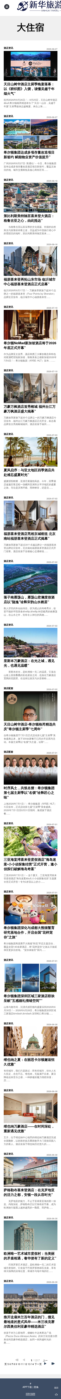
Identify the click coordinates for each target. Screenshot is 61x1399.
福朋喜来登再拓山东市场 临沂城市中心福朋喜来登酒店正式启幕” (30, 281)
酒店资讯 (8, 47)
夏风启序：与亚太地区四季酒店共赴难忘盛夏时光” (29, 472)
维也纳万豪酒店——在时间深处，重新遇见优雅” (29, 1128)
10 (19, 1364)
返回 (56, 1387)
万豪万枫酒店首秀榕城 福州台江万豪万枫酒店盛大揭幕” (30, 408)
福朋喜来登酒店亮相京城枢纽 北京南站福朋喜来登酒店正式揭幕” (30, 536)
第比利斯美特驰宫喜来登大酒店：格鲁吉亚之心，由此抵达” (29, 218)
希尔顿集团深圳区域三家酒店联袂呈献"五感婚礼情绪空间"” (29, 998)
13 (29, 1364)
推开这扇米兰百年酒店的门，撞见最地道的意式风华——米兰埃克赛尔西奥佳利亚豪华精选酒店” (29, 1321)
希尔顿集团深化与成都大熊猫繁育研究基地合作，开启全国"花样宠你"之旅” (29, 932)
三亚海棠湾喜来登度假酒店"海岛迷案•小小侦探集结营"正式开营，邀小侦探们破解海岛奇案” (30, 864)
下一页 (38, 1364)
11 (22, 1364)
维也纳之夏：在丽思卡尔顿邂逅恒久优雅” (29, 1062)
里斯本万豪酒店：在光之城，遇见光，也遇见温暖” (29, 663)
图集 (36, 1387)
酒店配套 (8, 688)
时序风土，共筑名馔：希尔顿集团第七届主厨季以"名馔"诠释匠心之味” (29, 792)
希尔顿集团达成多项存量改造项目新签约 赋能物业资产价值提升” (29, 154)
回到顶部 (30, 1393)
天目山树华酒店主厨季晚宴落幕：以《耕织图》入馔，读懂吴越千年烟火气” (29, 88)
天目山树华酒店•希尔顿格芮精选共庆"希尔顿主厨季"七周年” (30, 726)
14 (32, 1364)
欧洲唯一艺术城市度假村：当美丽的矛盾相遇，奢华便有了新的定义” (30, 1255)
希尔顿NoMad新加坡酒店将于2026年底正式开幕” (30, 345)
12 (25, 1364)
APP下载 (27, 1387)
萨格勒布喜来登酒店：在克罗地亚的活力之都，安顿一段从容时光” (29, 1192)
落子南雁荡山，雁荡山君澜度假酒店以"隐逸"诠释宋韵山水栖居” (29, 599)
